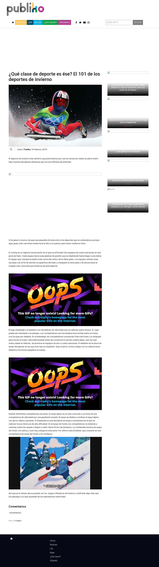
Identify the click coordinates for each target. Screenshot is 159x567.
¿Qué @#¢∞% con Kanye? (128, 151)
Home (52, 541)
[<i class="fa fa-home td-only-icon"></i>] (13, 22)
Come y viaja (128, 126)
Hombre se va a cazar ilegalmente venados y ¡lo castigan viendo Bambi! (128, 205)
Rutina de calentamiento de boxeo (128, 180)
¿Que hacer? (55, 556)
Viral (128, 210)
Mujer (38, 22)
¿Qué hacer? (50, 22)
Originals (64, 22)
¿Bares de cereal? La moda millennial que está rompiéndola (128, 121)
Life (30, 22)
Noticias (21, 22)
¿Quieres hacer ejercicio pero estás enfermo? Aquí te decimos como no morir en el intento (128, 87)
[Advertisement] (79, 48)
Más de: (15, 521)
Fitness (126, 93)
